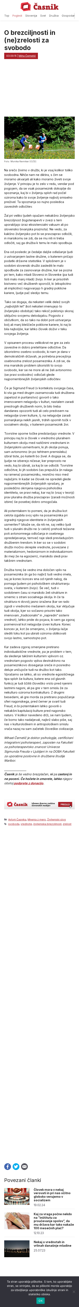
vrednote (26, 824)
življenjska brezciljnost (47, 824)
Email (24, 1166)
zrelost (67, 824)
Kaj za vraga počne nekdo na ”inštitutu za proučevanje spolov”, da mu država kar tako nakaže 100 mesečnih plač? (54, 1221)
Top (6, 15)
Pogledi (17, 15)
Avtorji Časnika (17, 819)
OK (41, 1300)
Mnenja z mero (37, 819)
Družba (54, 15)
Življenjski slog (56, 819)
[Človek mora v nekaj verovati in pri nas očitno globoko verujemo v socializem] (16, 1204)
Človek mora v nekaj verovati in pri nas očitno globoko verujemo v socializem (52, 1195)
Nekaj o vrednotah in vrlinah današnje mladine (52, 1243)
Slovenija (31, 15)
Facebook (7, 1166)
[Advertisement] (39, 993)
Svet (43, 15)
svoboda (13, 824)
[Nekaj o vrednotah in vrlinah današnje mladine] (16, 1256)
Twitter (16, 1166)
